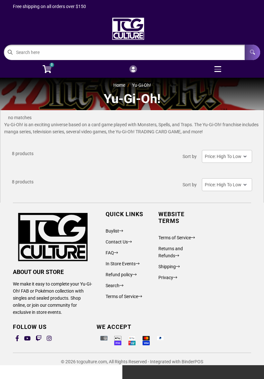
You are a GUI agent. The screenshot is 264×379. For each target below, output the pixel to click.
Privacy (165, 277)
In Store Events (121, 263)
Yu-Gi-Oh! (141, 85)
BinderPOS (192, 361)
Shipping (167, 266)
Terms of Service (122, 296)
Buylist (112, 231)
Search (112, 285)
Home (119, 85)
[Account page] (133, 69)
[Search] (252, 52)
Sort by (190, 156)
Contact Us (117, 241)
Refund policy (119, 274)
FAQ (110, 252)
